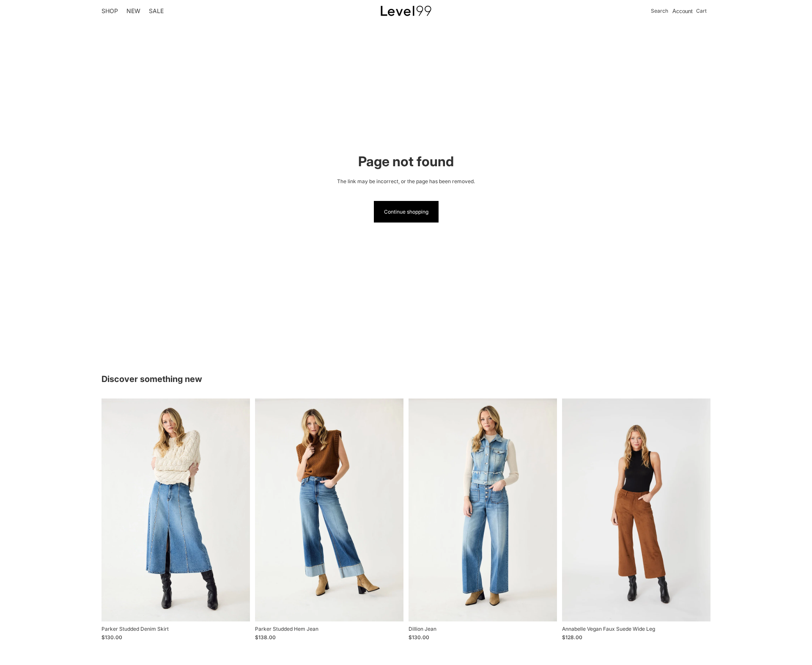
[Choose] (236, 608)
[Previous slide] (267, 509)
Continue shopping (406, 212)
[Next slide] (390, 509)
